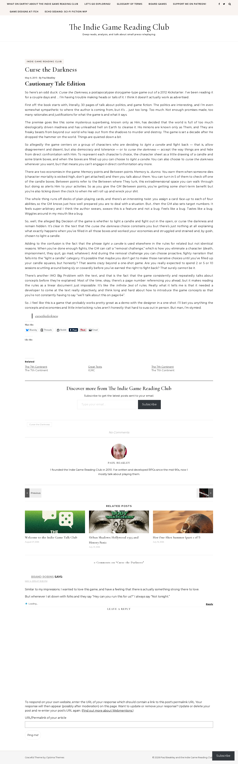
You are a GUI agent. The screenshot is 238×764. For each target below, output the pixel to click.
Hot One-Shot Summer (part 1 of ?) (176, 537)
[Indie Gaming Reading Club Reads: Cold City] (205, 492)
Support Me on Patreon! (189, 3)
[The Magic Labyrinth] (33, 492)
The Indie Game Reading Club (119, 27)
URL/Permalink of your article (45, 717)
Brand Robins (42, 576)
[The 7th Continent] (56, 368)
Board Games (158, 3)
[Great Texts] (119, 368)
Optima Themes (55, 757)
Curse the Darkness (39, 424)
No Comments (119, 432)
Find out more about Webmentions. (107, 710)
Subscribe (149, 404)
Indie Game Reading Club (44, 61)
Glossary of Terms (129, 3)
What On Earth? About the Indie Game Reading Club (42, 3)
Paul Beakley (48, 77)
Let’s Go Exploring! (98, 3)
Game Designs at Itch (24, 11)
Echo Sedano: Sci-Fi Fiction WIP (66, 11)
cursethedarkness (46, 316)
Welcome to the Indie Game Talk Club (51, 537)
